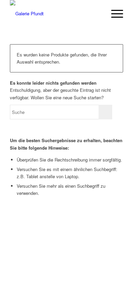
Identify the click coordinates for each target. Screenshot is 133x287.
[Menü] (113, 13)
